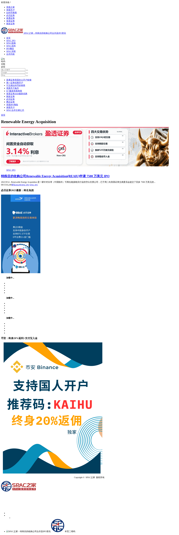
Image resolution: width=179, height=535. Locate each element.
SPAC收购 (11, 43)
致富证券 (10, 24)
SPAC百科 (11, 46)
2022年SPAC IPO (22, 185)
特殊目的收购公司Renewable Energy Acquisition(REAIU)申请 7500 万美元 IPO (55, 176)
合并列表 (10, 54)
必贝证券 (10, 15)
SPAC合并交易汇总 (15, 110)
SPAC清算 (11, 51)
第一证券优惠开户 (14, 83)
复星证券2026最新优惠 (16, 94)
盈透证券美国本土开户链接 (18, 80)
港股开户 (10, 107)
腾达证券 (10, 102)
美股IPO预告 (12, 105)
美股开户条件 (12, 88)
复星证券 (10, 21)
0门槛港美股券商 (14, 91)
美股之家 (10, 7)
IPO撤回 (10, 48)
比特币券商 (11, 13)
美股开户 (10, 10)
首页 (8, 38)
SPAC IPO (10, 40)
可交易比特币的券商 (15, 85)
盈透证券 (10, 18)
